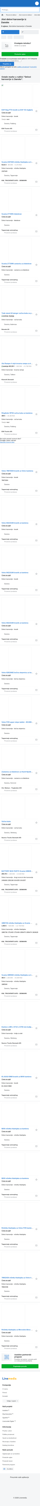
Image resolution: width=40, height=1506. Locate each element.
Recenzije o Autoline (9, 1441)
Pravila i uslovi (7, 1431)
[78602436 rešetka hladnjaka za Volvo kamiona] (20, 1263)
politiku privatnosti (23, 67)
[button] (37, 3)
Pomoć (4, 1392)
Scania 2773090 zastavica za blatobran (16, 264)
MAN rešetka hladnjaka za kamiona (15, 1129)
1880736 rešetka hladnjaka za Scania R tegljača (20, 923)
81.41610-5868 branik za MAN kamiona (16, 1077)
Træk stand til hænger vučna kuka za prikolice (19, 313)
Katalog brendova (8, 1445)
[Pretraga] (37, 10)
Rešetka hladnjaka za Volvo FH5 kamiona (18, 1228)
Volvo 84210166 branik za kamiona (15, 523)
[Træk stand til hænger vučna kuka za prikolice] (20, 299)
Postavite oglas (20, 54)
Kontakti (5, 1396)
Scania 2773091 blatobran (12, 214)
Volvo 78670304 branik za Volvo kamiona (17, 471)
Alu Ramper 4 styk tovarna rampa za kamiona (19, 363)
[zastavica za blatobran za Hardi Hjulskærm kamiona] (20, 757)
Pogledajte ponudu (20, 1366)
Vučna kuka (6, 821)
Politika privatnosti (8, 1434)
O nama (5, 1389)
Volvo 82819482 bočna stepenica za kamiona (19, 672)
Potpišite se (7, 64)
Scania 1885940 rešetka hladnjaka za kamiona (19, 975)
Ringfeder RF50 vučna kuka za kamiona (17, 413)
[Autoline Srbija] (13, 3)
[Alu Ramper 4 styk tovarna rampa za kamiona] (20, 349)
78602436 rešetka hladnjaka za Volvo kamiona (19, 1278)
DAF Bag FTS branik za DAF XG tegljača (17, 110)
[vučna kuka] (20, 807)
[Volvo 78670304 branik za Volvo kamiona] (20, 456)
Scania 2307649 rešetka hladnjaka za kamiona (19, 162)
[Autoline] (2, 15)
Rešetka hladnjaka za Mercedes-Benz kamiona (20, 1330)
